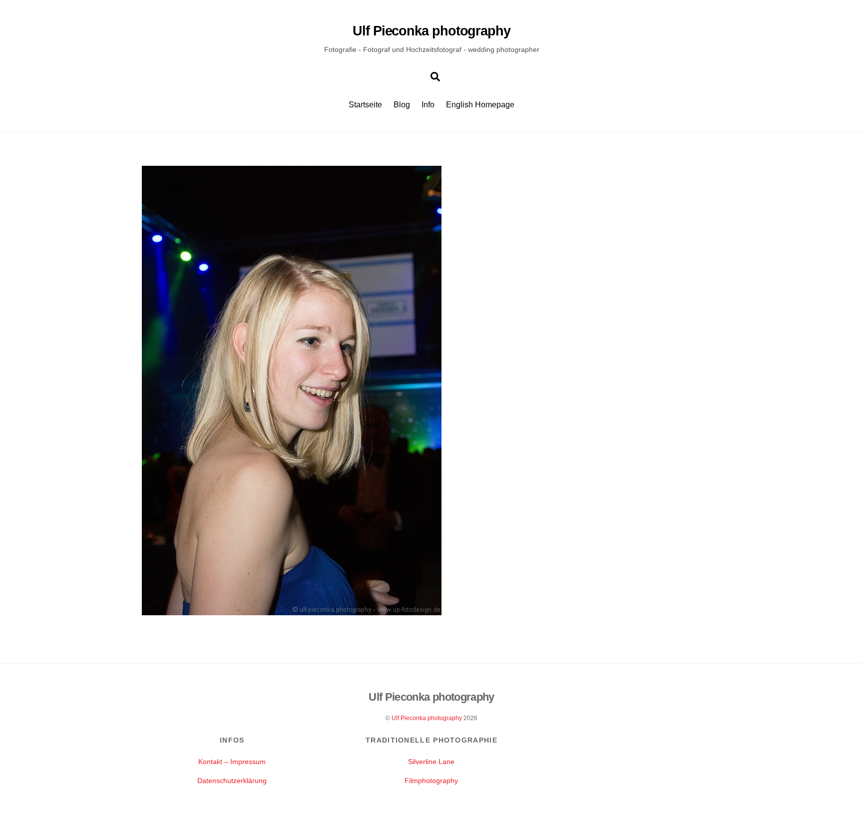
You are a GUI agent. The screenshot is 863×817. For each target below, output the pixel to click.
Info (428, 104)
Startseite (365, 104)
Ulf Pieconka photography (427, 718)
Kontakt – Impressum (232, 762)
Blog (402, 104)
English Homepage (480, 104)
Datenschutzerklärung (232, 781)
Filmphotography (431, 781)
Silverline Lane (431, 762)
